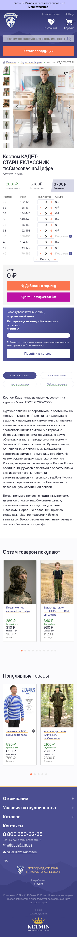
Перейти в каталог (38, 354)
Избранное (50, 25)
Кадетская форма (31, 62)
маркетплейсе (38, 7)
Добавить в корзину (40, 286)
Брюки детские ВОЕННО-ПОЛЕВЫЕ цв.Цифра (57, 611)
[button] (22, 650)
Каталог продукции (38, 51)
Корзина (69, 25)
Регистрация (52, 14)
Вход (71, 14)
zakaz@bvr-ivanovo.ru (22, 852)
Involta (39, 883)
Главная (11, 62)
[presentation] (17, 107)
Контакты (13, 825)
